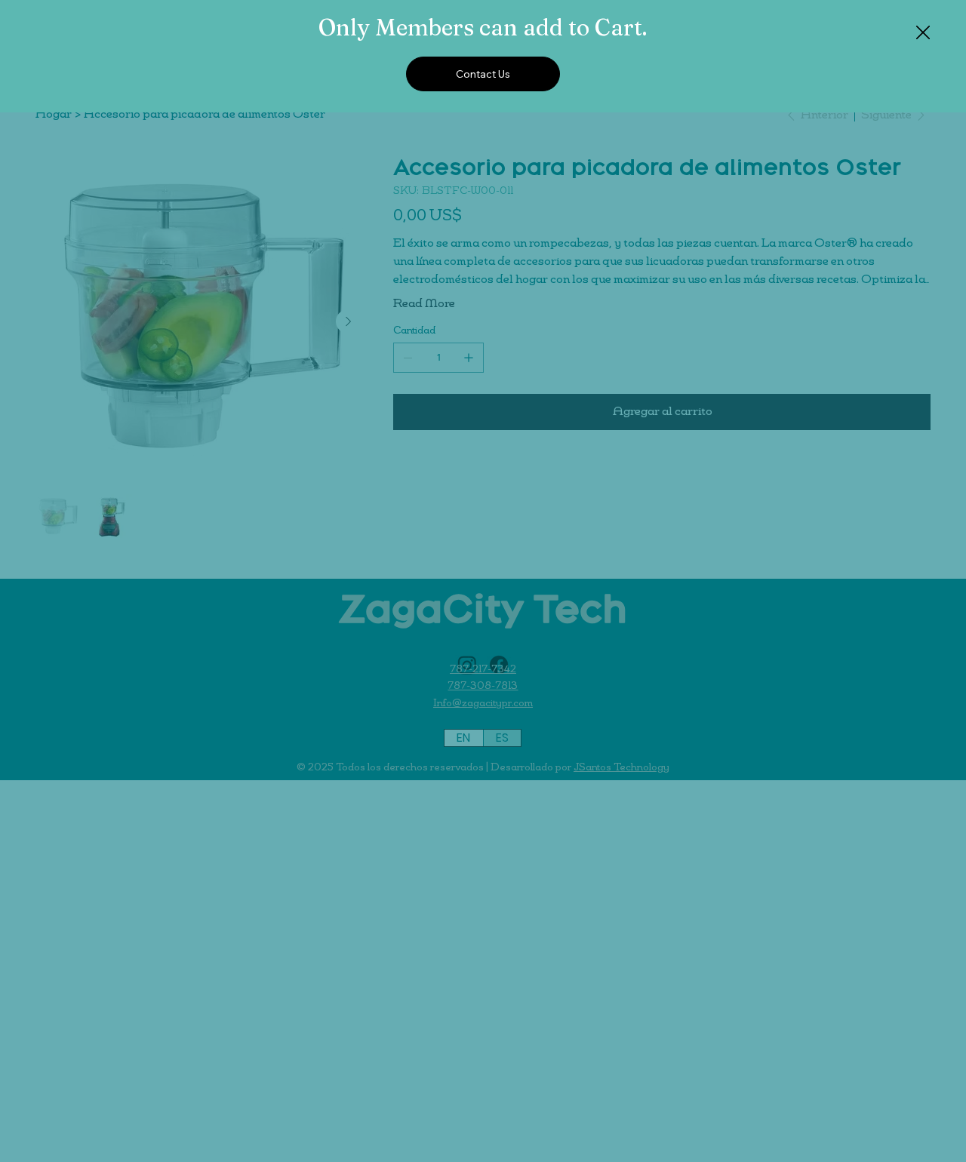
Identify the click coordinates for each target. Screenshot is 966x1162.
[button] (923, 33)
